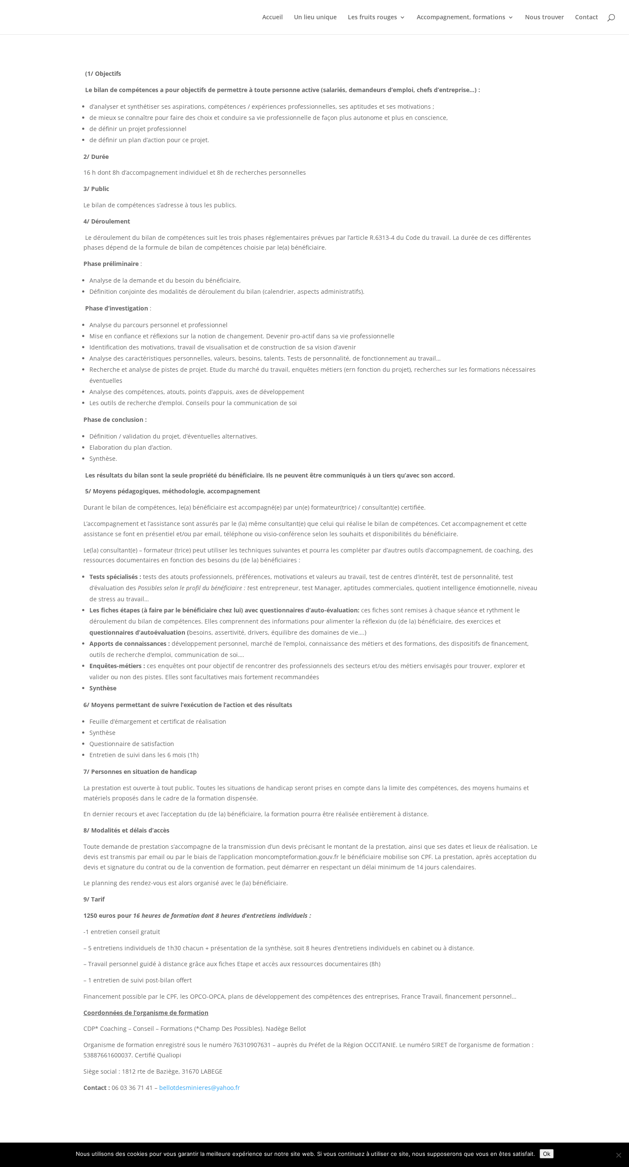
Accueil (272, 17)
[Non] (618, 1155)
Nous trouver (544, 17)
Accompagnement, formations (461, 17)
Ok (546, 1153)
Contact (586, 17)
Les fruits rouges (372, 17)
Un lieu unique (315, 17)
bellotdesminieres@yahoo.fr (199, 1087)
